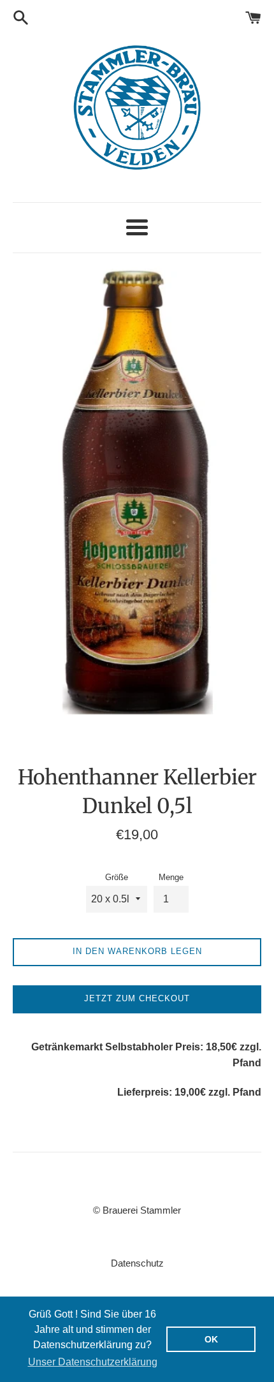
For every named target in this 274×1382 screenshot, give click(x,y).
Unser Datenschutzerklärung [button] (92, 1361)
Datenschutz (137, 1263)
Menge (171, 877)
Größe (116, 877)
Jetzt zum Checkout (137, 998)
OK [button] (211, 1339)
